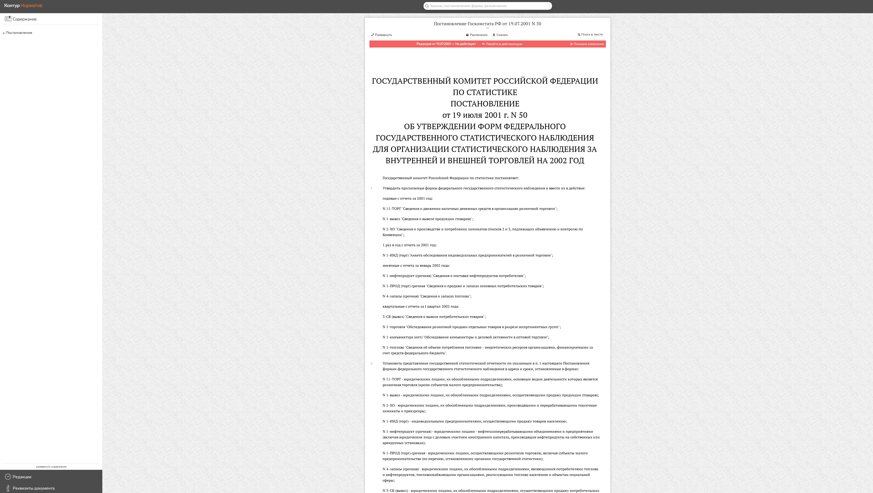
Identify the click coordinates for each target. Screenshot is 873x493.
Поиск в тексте (592, 34)
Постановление (19, 32)
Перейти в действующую (504, 44)
